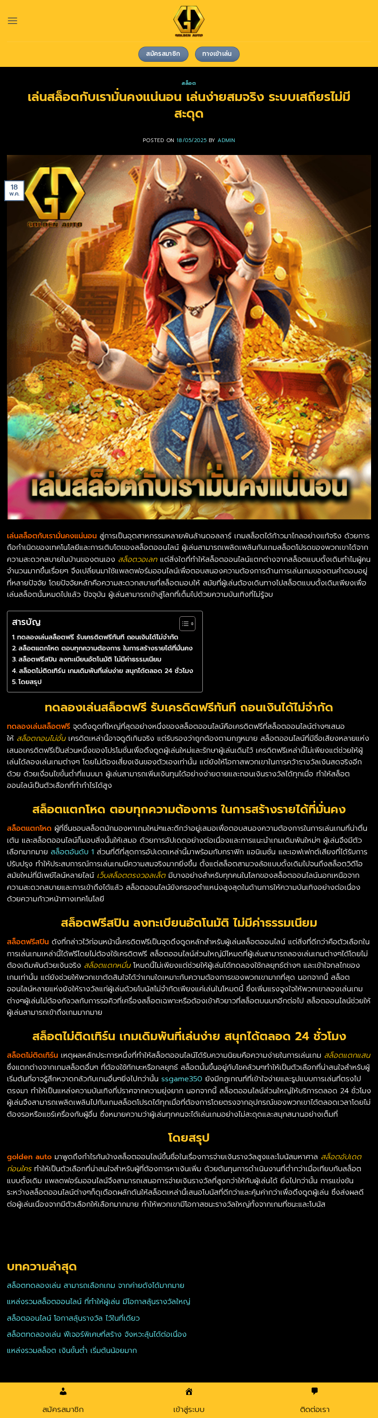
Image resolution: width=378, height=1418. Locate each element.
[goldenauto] (189, 21)
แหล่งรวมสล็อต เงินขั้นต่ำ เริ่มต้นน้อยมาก (72, 1350)
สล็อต (189, 83)
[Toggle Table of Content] (182, 624)
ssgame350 (181, 1078)
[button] (12, 20)
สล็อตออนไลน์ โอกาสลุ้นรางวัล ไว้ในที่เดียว (73, 1318)
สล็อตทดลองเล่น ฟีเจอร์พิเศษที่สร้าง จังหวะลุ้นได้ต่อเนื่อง (97, 1334)
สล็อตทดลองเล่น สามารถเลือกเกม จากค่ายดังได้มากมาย (95, 1285)
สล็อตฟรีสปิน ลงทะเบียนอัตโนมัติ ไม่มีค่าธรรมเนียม (89, 659)
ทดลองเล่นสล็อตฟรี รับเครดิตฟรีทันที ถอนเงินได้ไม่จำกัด (97, 637)
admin (226, 140)
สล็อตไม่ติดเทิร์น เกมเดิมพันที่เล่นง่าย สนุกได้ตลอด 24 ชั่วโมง (106, 671)
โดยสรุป (29, 682)
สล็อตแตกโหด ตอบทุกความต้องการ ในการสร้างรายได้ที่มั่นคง (105, 648)
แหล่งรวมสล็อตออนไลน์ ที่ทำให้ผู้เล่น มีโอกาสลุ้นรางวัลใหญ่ (98, 1301)
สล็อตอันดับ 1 (72, 852)
